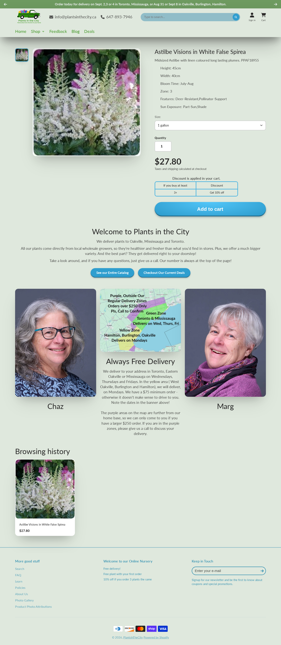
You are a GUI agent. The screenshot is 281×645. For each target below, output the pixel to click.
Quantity (160, 138)
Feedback (58, 31)
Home (20, 31)
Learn (18, 581)
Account (252, 17)
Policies (20, 587)
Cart (263, 17)
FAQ (18, 575)
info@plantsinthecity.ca (75, 16)
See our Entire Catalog (112, 273)
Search (19, 568)
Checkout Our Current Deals (164, 273)
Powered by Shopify (156, 637)
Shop (35, 31)
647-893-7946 (119, 16)
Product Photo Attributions (33, 606)
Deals (89, 31)
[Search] (236, 17)
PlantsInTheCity (133, 637)
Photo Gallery (24, 600)
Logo (29, 17)
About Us (21, 594)
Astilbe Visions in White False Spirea (45, 497)
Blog (75, 31)
